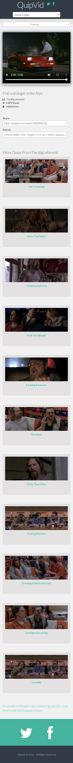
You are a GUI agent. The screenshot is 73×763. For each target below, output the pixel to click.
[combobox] (36, 24)
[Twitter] (48, 4)
